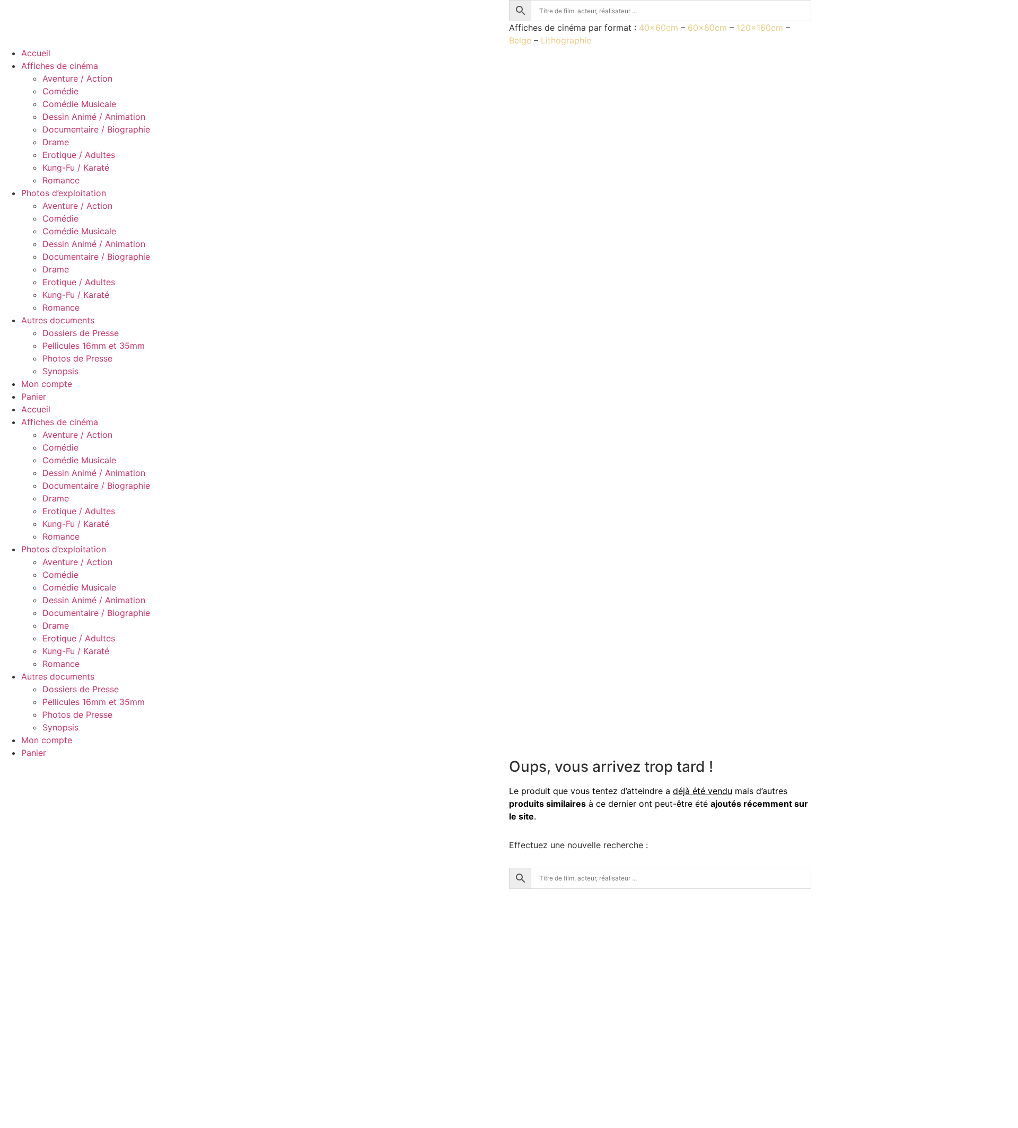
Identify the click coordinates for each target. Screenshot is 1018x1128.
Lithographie (566, 40)
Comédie (60, 91)
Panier (33, 396)
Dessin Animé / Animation (93, 116)
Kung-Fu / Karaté (75, 167)
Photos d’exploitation (63, 193)
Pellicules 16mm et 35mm (93, 345)
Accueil (35, 53)
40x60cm (658, 27)
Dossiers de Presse (80, 333)
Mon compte (46, 383)
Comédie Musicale (79, 104)
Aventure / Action (77, 78)
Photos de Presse (77, 358)
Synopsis (60, 371)
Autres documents (57, 320)
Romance (61, 180)
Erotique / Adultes (78, 154)
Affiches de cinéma (59, 65)
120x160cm (759, 27)
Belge (520, 40)
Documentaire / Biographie (96, 129)
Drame (55, 142)
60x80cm (707, 27)
